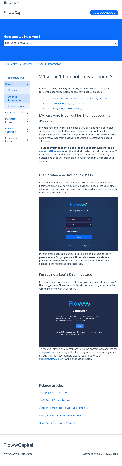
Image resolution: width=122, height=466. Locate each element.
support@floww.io (50, 151)
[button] (27, 84)
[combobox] (58, 43)
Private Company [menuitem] (10, 130)
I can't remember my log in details (65, 103)
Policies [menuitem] (12, 90)
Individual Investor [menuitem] (10, 120)
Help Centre (10, 63)
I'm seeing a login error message (64, 108)
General (27, 63)
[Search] (115, 43)
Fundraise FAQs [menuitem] (14, 112)
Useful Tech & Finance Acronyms (55, 400)
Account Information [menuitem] (15, 98)
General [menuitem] (9, 84)
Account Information (49, 63)
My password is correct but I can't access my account (77, 98)
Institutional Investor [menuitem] (11, 140)
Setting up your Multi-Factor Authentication (60, 415)
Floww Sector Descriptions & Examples (58, 423)
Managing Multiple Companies (54, 392)
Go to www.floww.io (104, 12)
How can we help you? (22, 37)
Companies (45, 352)
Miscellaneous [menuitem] (16, 106)
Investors (61, 352)
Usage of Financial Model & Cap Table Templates (63, 408)
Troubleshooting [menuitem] (14, 77)
